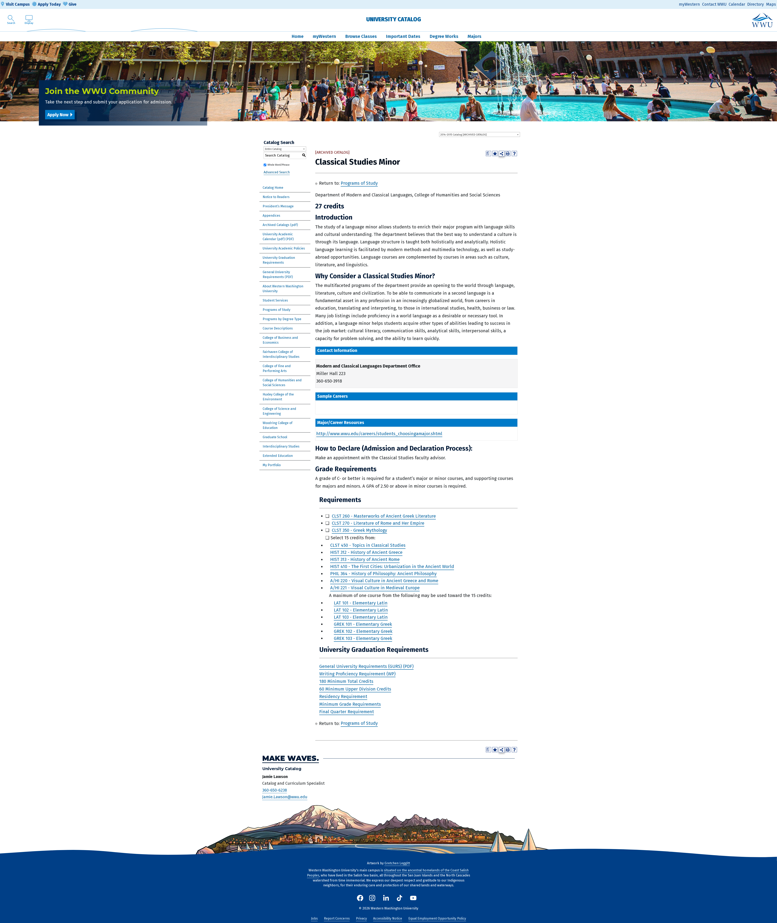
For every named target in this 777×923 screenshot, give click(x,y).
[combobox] (479, 134)
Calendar (737, 4)
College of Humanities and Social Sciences (282, 382)
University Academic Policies (284, 248)
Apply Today (49, 4)
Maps (771, 4)
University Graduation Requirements (279, 260)
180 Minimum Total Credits (346, 681)
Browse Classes (361, 36)
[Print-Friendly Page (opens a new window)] (508, 153)
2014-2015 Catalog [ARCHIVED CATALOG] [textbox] (463, 134)
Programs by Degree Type (282, 319)
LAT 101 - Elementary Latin (360, 603)
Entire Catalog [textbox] (273, 148)
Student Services (275, 300)
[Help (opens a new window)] (514, 153)
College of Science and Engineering (279, 411)
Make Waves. (290, 758)
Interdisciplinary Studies (281, 446)
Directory (755, 4)
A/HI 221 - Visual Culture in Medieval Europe (375, 588)
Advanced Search (277, 172)
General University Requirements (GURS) (360, 666)
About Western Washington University (283, 288)
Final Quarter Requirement (346, 711)
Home (298, 36)
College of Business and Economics (280, 340)
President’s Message (278, 206)
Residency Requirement (343, 696)
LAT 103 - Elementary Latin (361, 617)
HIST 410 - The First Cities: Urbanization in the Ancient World (392, 566)
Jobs (314, 918)
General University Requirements (276, 274)
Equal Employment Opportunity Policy (437, 918)
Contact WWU (714, 4)
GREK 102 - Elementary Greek (363, 631)
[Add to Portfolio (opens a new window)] (495, 153)
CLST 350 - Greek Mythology (359, 530)
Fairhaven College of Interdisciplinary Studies (281, 354)
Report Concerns (337, 918)
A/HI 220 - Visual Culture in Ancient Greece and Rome (384, 581)
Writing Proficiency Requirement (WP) (357, 674)
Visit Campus (18, 4)
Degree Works (444, 36)
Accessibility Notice (387, 918)
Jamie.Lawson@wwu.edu (284, 797)
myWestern (689, 4)
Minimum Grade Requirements (350, 704)
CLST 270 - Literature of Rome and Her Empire (378, 523)
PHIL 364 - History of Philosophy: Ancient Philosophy (383, 574)
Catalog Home (273, 188)
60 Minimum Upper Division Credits (355, 689)
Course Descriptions (278, 328)
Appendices (271, 215)
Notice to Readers (276, 197)
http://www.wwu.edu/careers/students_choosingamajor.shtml (379, 433)
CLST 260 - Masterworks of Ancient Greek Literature (384, 516)
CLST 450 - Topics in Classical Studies (367, 545)
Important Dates (403, 36)
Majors (474, 36)
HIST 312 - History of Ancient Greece (366, 552)
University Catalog (393, 19)
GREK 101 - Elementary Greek (363, 624)
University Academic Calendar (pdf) (278, 236)
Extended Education (278, 456)
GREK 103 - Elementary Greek (363, 638)
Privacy (361, 918)
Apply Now (57, 114)
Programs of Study (276, 310)
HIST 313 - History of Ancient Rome (365, 559)
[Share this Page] (502, 154)
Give (72, 4)
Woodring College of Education (277, 425)
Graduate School (275, 437)
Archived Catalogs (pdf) (280, 225)
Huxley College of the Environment (278, 396)
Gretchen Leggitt (397, 863)
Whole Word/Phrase (278, 164)
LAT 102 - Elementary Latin (361, 610)
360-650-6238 (274, 790)
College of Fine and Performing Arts (277, 368)
